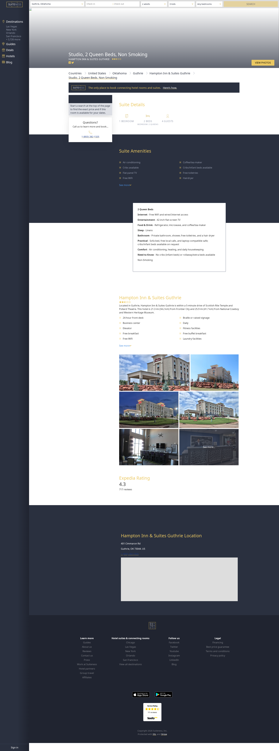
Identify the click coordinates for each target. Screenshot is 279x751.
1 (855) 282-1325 (90, 136)
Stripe (164, 734)
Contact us (87, 655)
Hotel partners (87, 668)
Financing (217, 642)
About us (87, 646)
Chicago (130, 642)
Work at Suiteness (87, 664)
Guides (87, 642)
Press (87, 660)
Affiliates (87, 677)
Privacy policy (217, 655)
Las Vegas (11, 26)
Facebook (174, 642)
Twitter (174, 646)
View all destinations (130, 664)
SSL (154, 734)
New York (11, 29)
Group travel (87, 673)
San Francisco (13, 36)
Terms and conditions (218, 651)
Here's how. (170, 87)
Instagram (174, 655)
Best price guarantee (217, 646)
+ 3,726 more (13, 39)
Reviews (87, 651)
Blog (174, 664)
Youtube (174, 651)
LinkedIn (174, 660)
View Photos (263, 62)
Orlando (10, 32)
